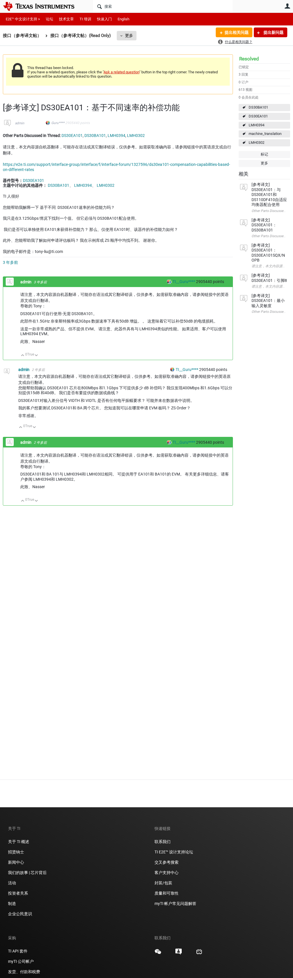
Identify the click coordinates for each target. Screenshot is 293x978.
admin (19, 123)
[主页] (43, 6)
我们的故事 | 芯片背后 (27, 872)
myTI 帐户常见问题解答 (175, 903)
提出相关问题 (237, 32)
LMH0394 (256, 125)
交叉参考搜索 (167, 862)
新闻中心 (16, 862)
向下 (36, 355)
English (123, 19)
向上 (22, 355)
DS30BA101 (258, 107)
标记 (264, 154)
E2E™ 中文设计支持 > (23, 19)
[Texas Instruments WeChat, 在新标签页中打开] (158, 953)
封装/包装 (163, 883)
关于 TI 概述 (18, 841)
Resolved (249, 59)
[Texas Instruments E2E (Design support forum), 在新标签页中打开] (178, 953)
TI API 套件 (17, 951)
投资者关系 (18, 893)
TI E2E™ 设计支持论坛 (174, 852)
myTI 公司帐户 (21, 961)
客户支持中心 (167, 872)
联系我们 (163, 841)
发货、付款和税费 (24, 971)
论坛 (49, 19)
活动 (12, 883)
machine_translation (265, 133)
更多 (129, 35)
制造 (12, 903)
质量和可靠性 (167, 893)
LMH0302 (256, 142)
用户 (287, 6)
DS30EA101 (258, 116)
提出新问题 (273, 32)
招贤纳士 (16, 852)
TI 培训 (85, 19)
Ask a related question (121, 72)
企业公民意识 (20, 914)
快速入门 (104, 19)
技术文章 (66, 19)
